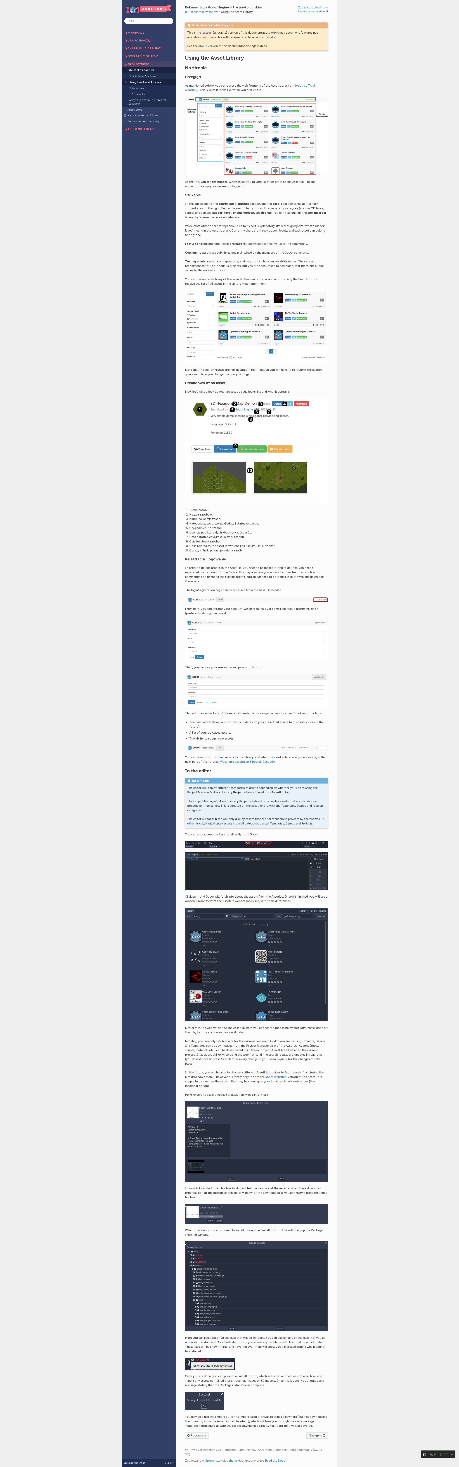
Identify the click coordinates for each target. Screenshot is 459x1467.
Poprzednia (198, 1435)
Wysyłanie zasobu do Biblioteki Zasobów (147, 101)
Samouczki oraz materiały (143, 121)
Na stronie (138, 88)
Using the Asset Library (145, 82)
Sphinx (210, 1460)
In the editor (139, 94)
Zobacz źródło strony (313, 7)
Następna (316, 1435)
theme (233, 1460)
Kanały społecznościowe (142, 115)
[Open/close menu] (125, 69)
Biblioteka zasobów (141, 70)
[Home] (186, 11)
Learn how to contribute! (313, 11)
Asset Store (134, 109)
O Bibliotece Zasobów (142, 76)
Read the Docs (275, 1460)
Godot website (275, 1077)
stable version (208, 46)
